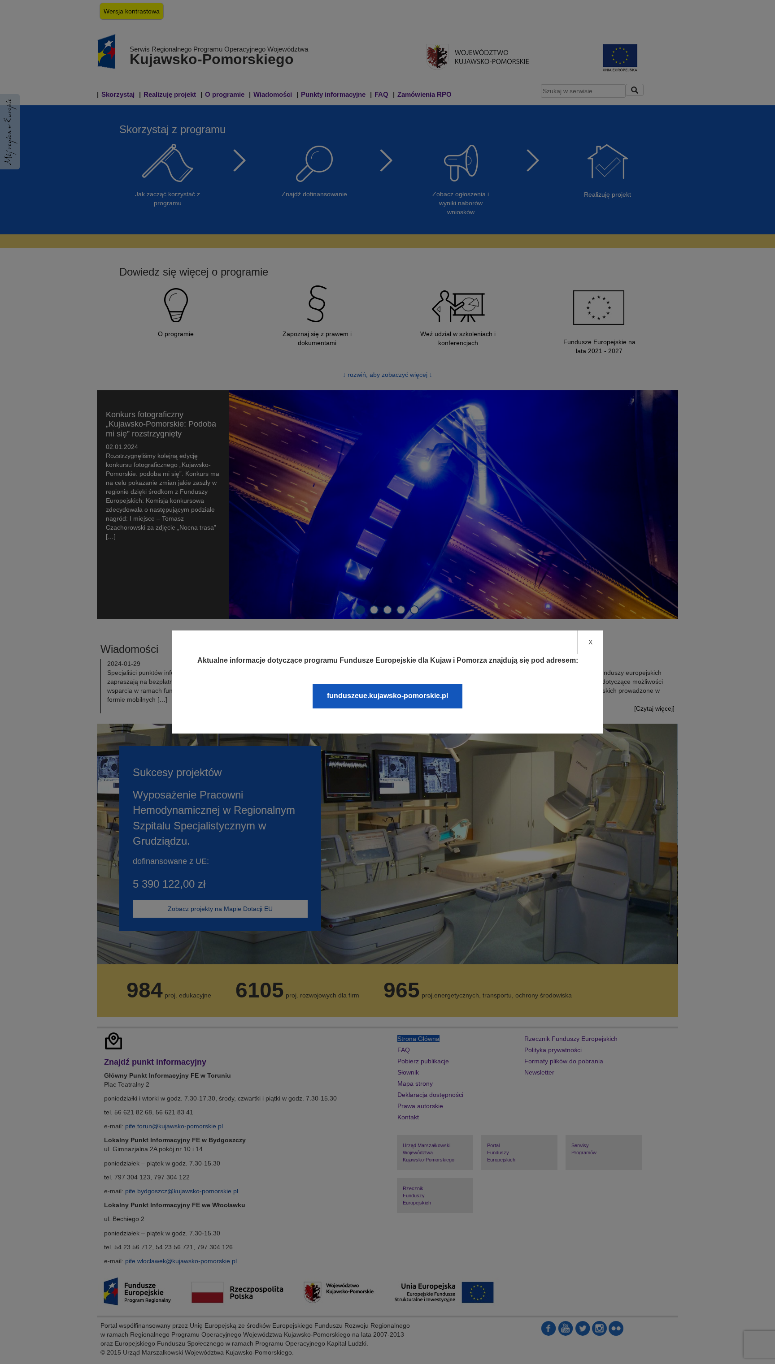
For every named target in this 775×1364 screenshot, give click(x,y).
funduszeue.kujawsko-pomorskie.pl (387, 695)
